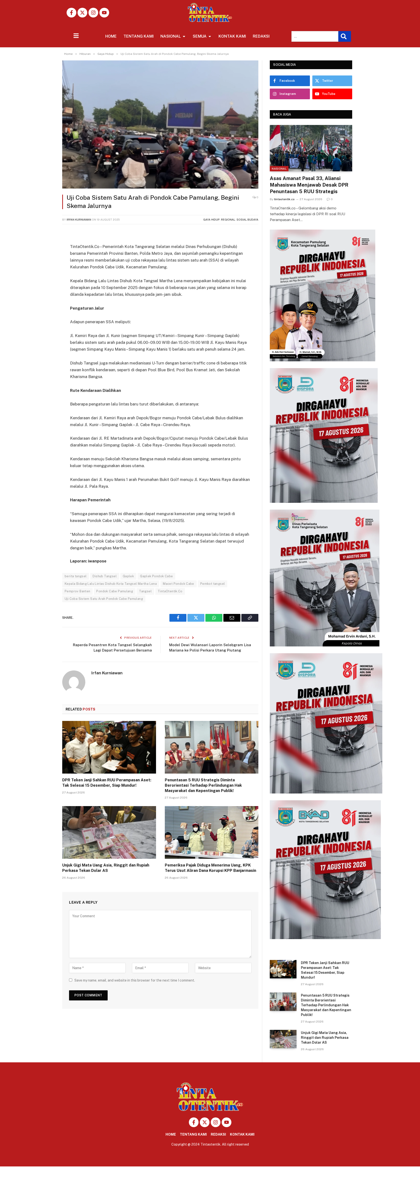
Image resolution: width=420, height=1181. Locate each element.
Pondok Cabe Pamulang (114, 591)
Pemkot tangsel (212, 584)
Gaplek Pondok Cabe (156, 576)
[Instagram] (93, 12)
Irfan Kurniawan (79, 219)
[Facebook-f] (71, 12)
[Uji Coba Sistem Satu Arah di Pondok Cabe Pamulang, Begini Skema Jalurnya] (160, 124)
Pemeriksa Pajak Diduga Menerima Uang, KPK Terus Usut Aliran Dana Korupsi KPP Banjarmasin (210, 868)
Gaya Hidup (211, 219)
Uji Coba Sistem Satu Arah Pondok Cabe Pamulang (104, 599)
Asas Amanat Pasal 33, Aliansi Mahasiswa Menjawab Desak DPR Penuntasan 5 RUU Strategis (309, 184)
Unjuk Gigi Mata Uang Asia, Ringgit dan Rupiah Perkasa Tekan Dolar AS (105, 868)
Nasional (279, 168)
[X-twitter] (82, 12)
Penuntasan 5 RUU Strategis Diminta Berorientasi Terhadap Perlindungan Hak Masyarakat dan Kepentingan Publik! (203, 785)
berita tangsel (76, 576)
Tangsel (145, 591)
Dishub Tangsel (104, 576)
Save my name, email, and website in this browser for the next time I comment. (134, 980)
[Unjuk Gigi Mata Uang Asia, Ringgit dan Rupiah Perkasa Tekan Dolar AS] (109, 832)
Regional (228, 219)
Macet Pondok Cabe (178, 584)
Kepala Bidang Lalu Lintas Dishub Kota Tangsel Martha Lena (111, 584)
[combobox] (314, 36)
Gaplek (128, 576)
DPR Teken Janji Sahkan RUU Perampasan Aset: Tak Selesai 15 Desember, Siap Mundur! (106, 783)
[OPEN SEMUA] (210, 36)
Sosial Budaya (247, 219)
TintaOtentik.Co (170, 591)
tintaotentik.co (284, 199)
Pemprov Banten (77, 591)
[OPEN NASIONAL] (184, 36)
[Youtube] (104, 12)
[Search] (344, 36)
